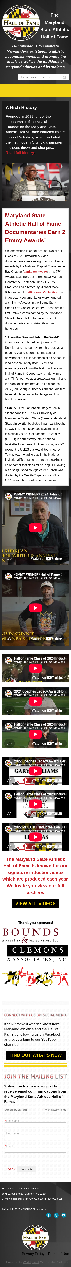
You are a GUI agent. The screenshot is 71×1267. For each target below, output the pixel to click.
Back (11, 1169)
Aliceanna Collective (42, 292)
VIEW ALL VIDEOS (35, 903)
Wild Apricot (31, 1262)
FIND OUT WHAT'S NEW (35, 1055)
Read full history (20, 153)
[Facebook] (48, 1215)
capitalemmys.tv (35, 271)
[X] (56, 1215)
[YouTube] (63, 1215)
